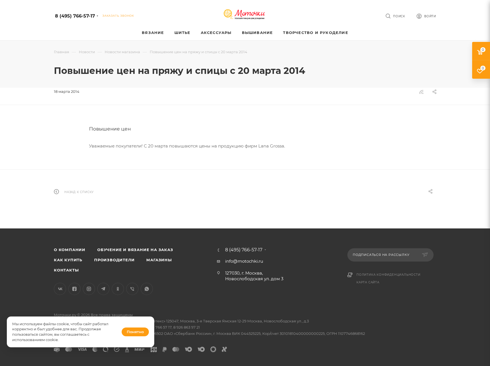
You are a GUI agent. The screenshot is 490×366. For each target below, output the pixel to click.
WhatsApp (147, 289)
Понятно (135, 331)
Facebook (74, 289)
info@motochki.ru (244, 261)
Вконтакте (60, 289)
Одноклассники (118, 289)
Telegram (103, 289)
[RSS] (421, 92)
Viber (132, 289)
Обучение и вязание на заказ (135, 249)
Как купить (68, 260)
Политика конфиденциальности (388, 275)
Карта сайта (367, 282)
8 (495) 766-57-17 (75, 16)
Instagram (89, 289)
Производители (114, 260)
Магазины (159, 260)
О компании (69, 249)
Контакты (66, 270)
